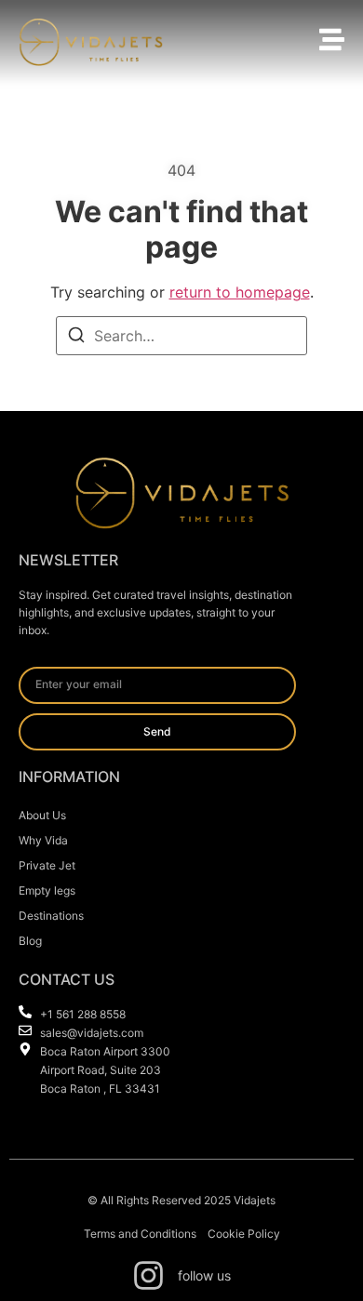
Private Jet (47, 865)
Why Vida (43, 840)
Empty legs (47, 890)
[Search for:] (181, 335)
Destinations (51, 916)
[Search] (76, 337)
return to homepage (239, 292)
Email (38, 659)
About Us (42, 815)
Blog (30, 941)
